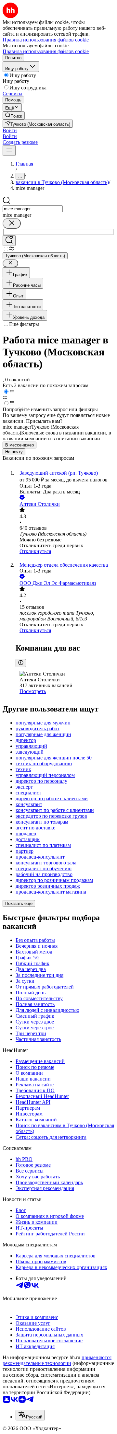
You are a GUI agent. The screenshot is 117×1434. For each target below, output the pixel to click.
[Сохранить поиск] (9, 240)
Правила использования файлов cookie (46, 51)
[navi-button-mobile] (9, 150)
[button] (10, 130)
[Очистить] (12, 223)
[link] (14, 115)
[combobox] (33, 208)
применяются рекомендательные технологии (57, 1360)
